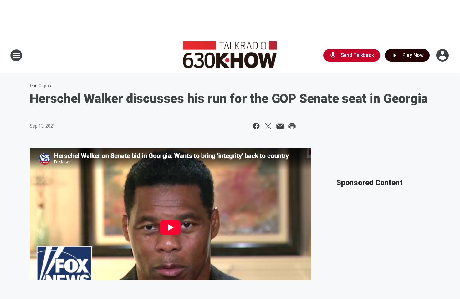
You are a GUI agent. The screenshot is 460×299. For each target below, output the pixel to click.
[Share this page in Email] (280, 126)
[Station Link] (230, 55)
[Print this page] (292, 126)
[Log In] (443, 55)
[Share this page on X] (268, 126)
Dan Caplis (40, 85)
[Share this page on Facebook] (256, 126)
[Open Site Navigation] (16, 55)
